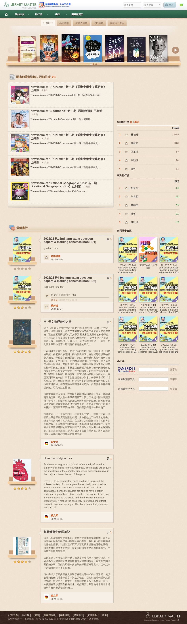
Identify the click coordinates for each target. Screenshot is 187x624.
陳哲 (133, 168)
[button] (91, 64)
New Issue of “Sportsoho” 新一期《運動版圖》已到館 (66, 110)
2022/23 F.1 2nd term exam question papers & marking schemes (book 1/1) (70, 240)
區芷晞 (134, 151)
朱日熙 (134, 196)
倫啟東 (134, 143)
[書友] (37, 615)
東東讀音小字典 (126, 388)
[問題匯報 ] (93, 615)
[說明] (105, 615)
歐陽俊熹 (55, 256)
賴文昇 (54, 442)
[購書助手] (78, 615)
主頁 (6, 14)
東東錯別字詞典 (126, 379)
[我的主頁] (13, 615)
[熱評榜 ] (26, 615)
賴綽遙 (54, 305)
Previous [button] (11, 50)
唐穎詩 (134, 160)
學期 (136, 122)
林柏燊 (134, 134)
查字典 (173, 369)
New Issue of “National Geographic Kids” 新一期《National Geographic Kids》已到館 (63, 185)
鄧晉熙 (134, 188)
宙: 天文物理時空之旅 (58, 321)
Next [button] (175, 50)
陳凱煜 (134, 222)
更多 (53, 76)
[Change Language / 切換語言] (181, 5)
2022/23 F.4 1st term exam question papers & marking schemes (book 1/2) (70, 279)
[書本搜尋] (64, 615)
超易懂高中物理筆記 (57, 531)
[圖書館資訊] (49, 615)
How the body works (58, 458)
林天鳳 (54, 300)
